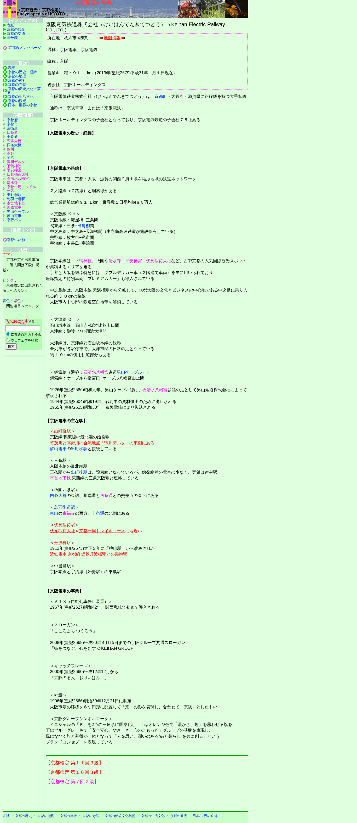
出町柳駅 (62, 431)
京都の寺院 (17, 84)
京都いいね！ (18, 240)
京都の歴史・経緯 (22, 72)
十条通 (98, 513)
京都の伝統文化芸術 (120, 816)
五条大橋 (14, 141)
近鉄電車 (58, 554)
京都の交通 (16, 33)
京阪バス (14, 220)
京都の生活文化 (20, 96)
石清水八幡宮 (95, 372)
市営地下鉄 (60, 478)
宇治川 (12, 157)
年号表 (12, 38)
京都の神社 (17, 80)
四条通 (106, 495)
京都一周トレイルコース (102, 531)
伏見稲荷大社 (158, 261)
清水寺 (114, 261)
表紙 (10, 25)
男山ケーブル (129, 372)
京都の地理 (17, 76)
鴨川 (10, 149)
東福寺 (68, 513)
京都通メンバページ (24, 48)
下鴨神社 (83, 261)
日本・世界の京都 (22, 105)
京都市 (12, 124)
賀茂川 (56, 443)
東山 (54, 513)
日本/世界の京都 (205, 816)
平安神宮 (133, 261)
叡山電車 (58, 448)
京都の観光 (16, 29)
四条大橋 (58, 495)
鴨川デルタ (114, 443)
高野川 (73, 443)
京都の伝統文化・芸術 (24, 90)
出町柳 (83, 225)
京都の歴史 (23, 816)
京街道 (12, 128)
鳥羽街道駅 (64, 507)
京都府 (160, 96)
